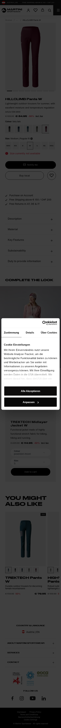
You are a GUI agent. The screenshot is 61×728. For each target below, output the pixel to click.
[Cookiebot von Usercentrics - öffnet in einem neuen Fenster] (43, 323)
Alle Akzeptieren (30, 390)
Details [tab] (30, 332)
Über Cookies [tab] (49, 332)
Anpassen (29, 402)
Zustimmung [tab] (11, 332)
